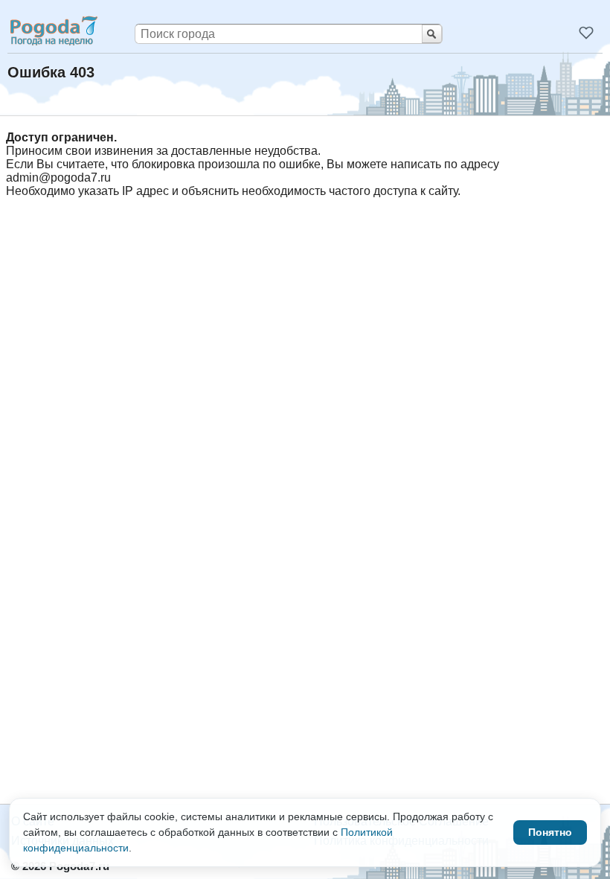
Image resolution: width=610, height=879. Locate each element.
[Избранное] (586, 32)
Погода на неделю (52, 30)
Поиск (432, 34)
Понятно (550, 832)
